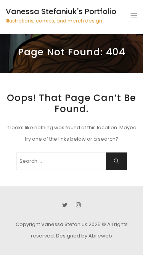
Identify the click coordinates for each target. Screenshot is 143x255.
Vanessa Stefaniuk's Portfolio (61, 11)
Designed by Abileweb (84, 235)
